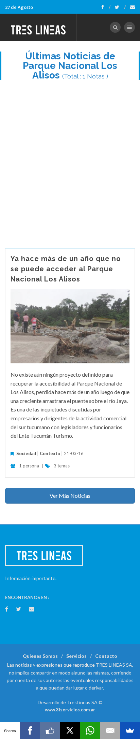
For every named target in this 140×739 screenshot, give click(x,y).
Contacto (106, 656)
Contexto (50, 453)
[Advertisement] (70, 160)
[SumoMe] (130, 730)
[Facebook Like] (50, 730)
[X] (70, 730)
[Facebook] (105, 7)
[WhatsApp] (90, 730)
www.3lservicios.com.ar (70, 709)
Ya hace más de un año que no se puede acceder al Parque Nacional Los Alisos (66, 269)
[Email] (110, 730)
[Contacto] (132, 7)
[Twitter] (120, 7)
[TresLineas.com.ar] (38, 27)
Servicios (76, 656)
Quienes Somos (40, 656)
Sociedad (26, 453)
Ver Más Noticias (70, 495)
